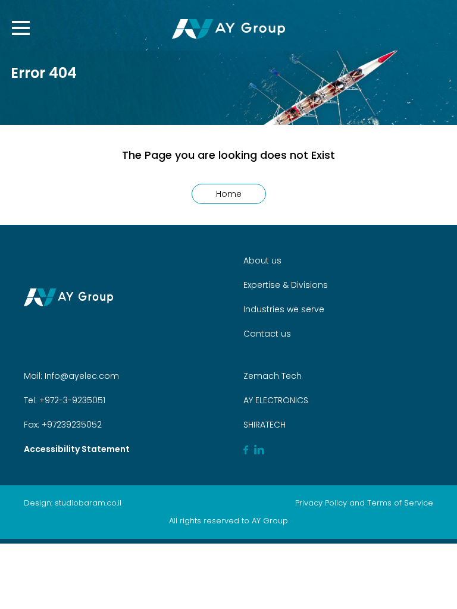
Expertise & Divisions (285, 285)
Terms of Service (400, 502)
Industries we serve (283, 309)
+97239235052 (70, 425)
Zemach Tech (272, 376)
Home (229, 194)
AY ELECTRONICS (275, 400)
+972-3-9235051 (71, 400)
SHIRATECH (264, 425)
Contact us (267, 334)
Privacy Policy (321, 502)
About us (262, 260)
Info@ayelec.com (82, 376)
